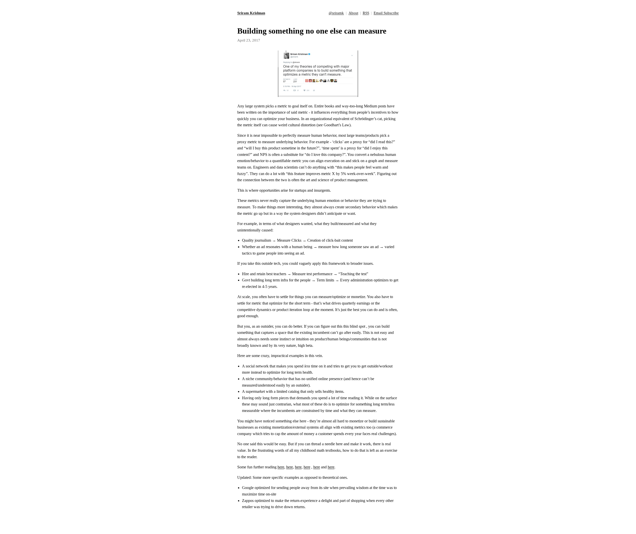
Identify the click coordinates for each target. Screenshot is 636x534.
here (281, 467)
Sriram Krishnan (251, 13)
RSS (366, 13)
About (353, 13)
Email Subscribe (386, 13)
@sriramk (336, 13)
